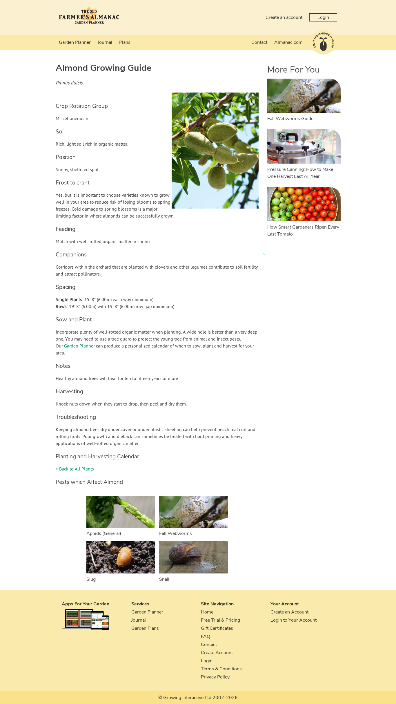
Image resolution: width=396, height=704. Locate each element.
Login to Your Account (293, 620)
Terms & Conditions (221, 669)
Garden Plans (145, 628)
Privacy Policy (215, 677)
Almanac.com (288, 42)
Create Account (217, 652)
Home (207, 612)
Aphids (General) (103, 533)
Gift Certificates (217, 628)
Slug (91, 579)
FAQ (205, 636)
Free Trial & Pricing (220, 620)
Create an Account (289, 612)
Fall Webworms (175, 533)
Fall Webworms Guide (290, 118)
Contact (259, 42)
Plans (124, 42)
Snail (164, 579)
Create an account (284, 17)
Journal (105, 42)
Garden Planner (75, 42)
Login (323, 17)
